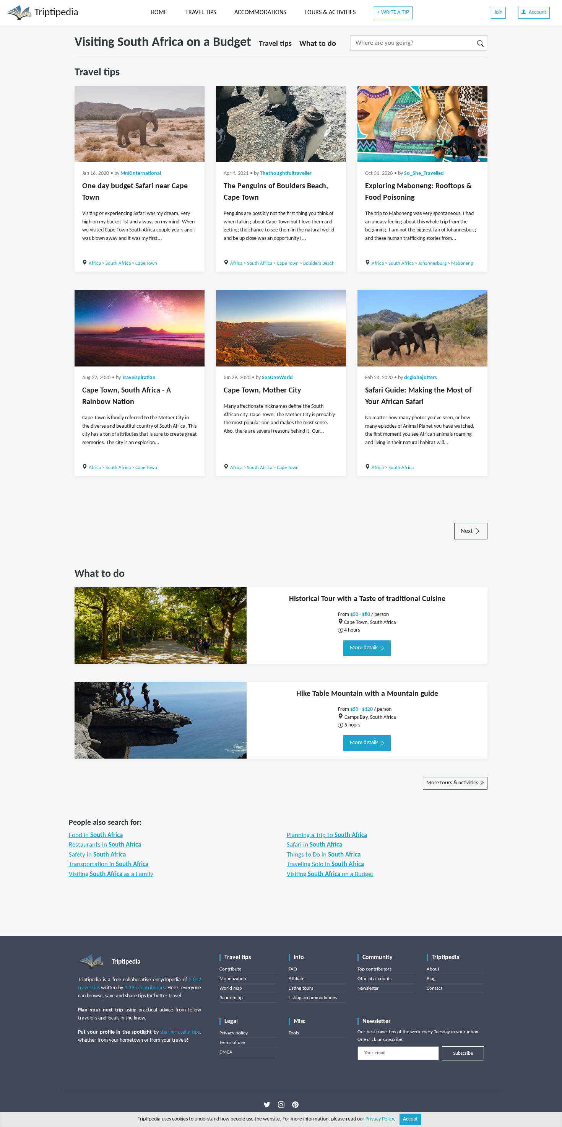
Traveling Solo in (325, 864)
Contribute (230, 969)
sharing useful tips (180, 1032)
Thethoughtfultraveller (286, 173)
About (433, 969)
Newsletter (368, 988)
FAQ (293, 969)
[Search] (480, 43)
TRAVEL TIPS (200, 13)
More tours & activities (452, 783)
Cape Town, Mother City (262, 390)
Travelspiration (139, 377)
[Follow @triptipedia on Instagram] (281, 1104)
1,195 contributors (145, 988)
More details (365, 648)
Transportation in (108, 864)
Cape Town (146, 263)
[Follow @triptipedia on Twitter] (267, 1104)
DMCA (225, 1052)
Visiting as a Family (111, 874)
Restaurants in (105, 845)
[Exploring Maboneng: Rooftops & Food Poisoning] (422, 124)
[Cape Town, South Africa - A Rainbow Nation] (140, 328)
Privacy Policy (379, 1119)
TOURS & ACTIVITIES (330, 13)
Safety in (97, 855)
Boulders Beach (319, 263)
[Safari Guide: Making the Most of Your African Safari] (422, 328)
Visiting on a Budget (330, 874)
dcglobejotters (420, 377)
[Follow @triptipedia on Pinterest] (295, 1104)
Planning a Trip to (327, 835)
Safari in (314, 845)
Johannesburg (432, 263)
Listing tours (301, 988)
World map (230, 988)
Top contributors (374, 969)
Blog (431, 978)
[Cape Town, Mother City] (281, 328)
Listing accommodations (313, 997)
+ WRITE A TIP (393, 12)
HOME (159, 13)
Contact (434, 988)
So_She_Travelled (424, 173)
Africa (95, 263)
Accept (410, 1119)
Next (467, 531)
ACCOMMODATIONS (260, 13)
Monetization (232, 978)
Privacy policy (233, 1033)
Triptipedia (55, 13)
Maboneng (462, 263)
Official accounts (374, 978)
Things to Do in (324, 855)
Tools (294, 1033)
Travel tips (275, 44)
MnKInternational (140, 173)
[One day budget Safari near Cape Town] (140, 124)
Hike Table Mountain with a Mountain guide (367, 694)
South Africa (118, 263)
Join (498, 12)
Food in (96, 835)
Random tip (231, 997)
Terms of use (232, 1042)
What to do (317, 44)
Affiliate (296, 978)
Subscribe (463, 1053)
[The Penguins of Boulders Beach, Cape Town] (281, 124)
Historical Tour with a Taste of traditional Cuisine (367, 599)
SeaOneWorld (277, 377)
